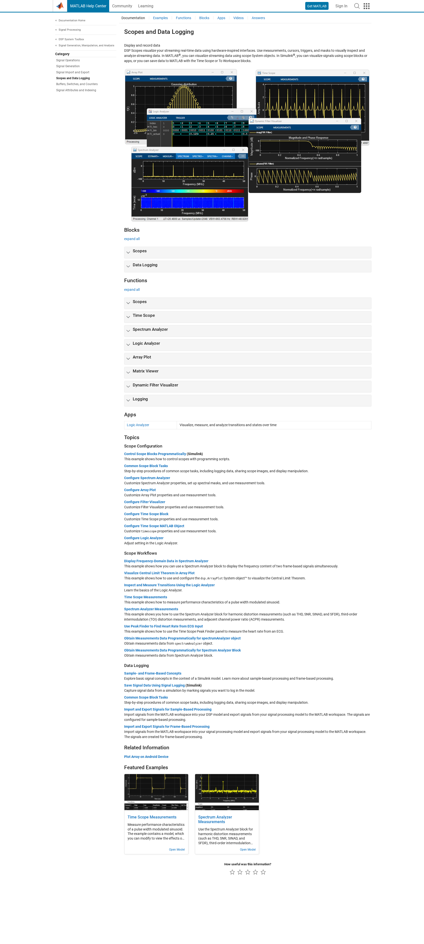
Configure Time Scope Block (146, 514)
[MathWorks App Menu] (367, 6)
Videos (238, 18)
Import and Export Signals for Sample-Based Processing (168, 709)
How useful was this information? (247, 864)
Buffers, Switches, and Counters (77, 84)
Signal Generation (68, 66)
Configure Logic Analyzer (143, 538)
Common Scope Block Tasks (146, 466)
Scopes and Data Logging (73, 78)
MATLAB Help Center (88, 6)
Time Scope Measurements (145, 597)
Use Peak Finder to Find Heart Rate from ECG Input (163, 626)
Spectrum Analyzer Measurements (151, 609)
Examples (160, 18)
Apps (221, 18)
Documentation (133, 18)
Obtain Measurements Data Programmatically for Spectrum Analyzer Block (182, 650)
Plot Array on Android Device (146, 757)
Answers (258, 18)
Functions (183, 18)
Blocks (204, 18)
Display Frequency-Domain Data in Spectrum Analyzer (166, 561)
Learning (145, 6)
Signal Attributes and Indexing (76, 90)
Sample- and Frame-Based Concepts (152, 673)
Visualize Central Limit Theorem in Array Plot (159, 573)
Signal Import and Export (72, 72)
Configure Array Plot (140, 490)
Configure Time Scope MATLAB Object (154, 526)
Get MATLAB (317, 6)
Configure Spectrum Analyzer (147, 478)
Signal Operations (68, 60)
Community (122, 6)
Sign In (341, 6)
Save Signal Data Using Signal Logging (154, 685)
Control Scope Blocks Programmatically (155, 454)
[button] (357, 6)
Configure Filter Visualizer (144, 502)
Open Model (177, 849)
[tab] (247, 252)
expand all (132, 239)
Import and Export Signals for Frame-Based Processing (167, 726)
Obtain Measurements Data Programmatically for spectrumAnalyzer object (182, 638)
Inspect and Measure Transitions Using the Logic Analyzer (169, 585)
